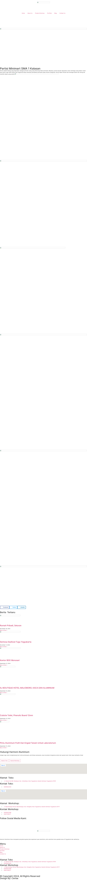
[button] (4, 607)
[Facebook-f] (1, 20)
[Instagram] (5, 20)
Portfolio (49, 13)
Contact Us (62, 13)
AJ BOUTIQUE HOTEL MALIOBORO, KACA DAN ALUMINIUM (27, 688)
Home (23, 13)
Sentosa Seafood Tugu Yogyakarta (15, 642)
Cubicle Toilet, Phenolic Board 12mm (16, 715)
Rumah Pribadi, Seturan (10, 625)
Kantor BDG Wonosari (10, 660)
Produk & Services (39, 13)
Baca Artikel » (3, 630)
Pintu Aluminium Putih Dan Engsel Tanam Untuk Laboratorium (28, 743)
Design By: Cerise (9, 878)
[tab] (4, 760)
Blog (55, 13)
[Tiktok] (9, 20)
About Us (30, 13)
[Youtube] (13, 20)
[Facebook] (1, 822)
